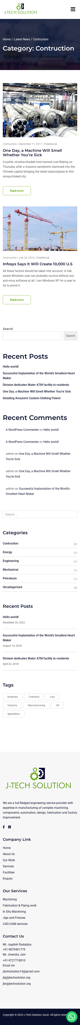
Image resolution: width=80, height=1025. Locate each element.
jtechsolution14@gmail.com (21, 971)
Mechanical (10, 569)
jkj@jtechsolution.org (16, 977)
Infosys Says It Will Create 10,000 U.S (38, 264)
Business (12, 696)
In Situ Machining (14, 911)
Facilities (9, 872)
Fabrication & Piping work (19, 905)
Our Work (9, 860)
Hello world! (11, 366)
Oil (57, 705)
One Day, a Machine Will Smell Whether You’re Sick (32, 152)
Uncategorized (12, 587)
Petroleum (10, 578)
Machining (10, 899)
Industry (12, 705)
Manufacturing (36, 705)
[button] (71, 1016)
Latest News (22, 39)
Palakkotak (50, 143)
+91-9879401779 (14, 949)
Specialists (13, 713)
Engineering (11, 561)
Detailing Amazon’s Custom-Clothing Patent (31, 398)
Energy (7, 552)
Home (7, 39)
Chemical (34, 696)
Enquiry (8, 878)
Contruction (10, 143)
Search (8, 329)
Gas (52, 696)
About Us (9, 854)
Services (8, 866)
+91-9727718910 (14, 960)
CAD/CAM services (15, 924)
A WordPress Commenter (22, 430)
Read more (17, 190)
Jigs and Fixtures (14, 917)
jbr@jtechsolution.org (17, 983)
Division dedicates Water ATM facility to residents (36, 385)
